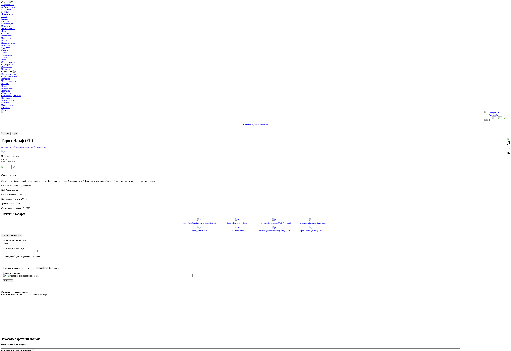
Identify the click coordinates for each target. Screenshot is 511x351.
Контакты (5, 107)
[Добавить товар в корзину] (14, 167)
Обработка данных (9, 76)
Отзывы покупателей (11, 95)
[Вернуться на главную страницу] (2, 112)
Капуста (5, 21)
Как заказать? (7, 105)
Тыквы (4, 57)
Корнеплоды (7, 24)
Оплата (4, 86)
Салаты (4, 50)
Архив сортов (7, 100)
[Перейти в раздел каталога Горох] (15, 133)
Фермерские (7, 64)
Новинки (5, 69)
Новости (5, 83)
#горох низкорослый (24, 147)
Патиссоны (6, 38)
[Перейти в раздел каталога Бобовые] (6, 133)
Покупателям (7, 88)
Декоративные (8, 14)
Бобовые (5, 12)
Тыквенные (6, 55)
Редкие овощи (7, 48)
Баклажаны (6, 9)
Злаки (4, 16)
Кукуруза (5, 26)
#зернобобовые (40, 147)
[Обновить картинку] (5, 275)
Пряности (5, 45)
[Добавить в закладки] (508, 146)
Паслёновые (7, 36)
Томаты (4, 52)
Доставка (5, 91)
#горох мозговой (8, 147)
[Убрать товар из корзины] (2, 167)
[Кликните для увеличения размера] (3, 151)
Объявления (6, 93)
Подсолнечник (8, 43)
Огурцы (5, 33)
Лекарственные (8, 28)
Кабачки (5, 19)
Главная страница (9, 74)
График (4, 110)
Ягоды (4, 60)
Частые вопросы (8, 81)
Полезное (5, 79)
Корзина (5, 103)
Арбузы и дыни (8, 7)
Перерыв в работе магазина (255, 124)
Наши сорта (6, 98)
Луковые (5, 31)
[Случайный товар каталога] (506, 120)
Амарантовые (7, 4)
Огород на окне (8, 62)
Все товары (6, 67)
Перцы (4, 40)
